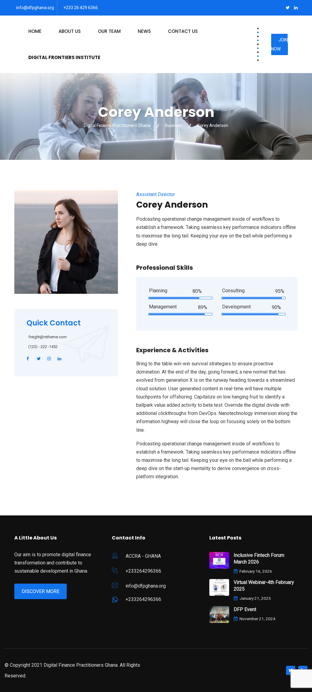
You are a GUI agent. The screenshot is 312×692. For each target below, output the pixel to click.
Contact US (183, 31)
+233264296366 (143, 571)
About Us (69, 31)
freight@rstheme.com (47, 337)
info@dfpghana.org (35, 7)
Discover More (40, 591)
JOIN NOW (279, 44)
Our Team (109, 31)
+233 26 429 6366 (80, 7)
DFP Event (245, 609)
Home (34, 31)
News (144, 31)
